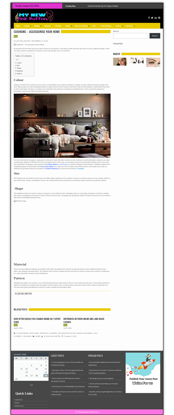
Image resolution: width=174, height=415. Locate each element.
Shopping (47, 25)
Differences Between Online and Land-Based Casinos (83, 320)
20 (31, 372)
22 (41, 372)
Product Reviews (105, 25)
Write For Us (19, 406)
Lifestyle (58, 25)
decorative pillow (67, 333)
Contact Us (130, 26)
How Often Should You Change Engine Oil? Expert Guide (37, 320)
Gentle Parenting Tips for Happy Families (80, 6)
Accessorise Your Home (27, 333)
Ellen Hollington (22, 41)
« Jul (31, 385)
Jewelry (68, 26)
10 (16, 369)
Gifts (94, 25)
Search (116, 31)
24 (16, 375)
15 (41, 369)
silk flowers (64, 164)
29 (41, 375)
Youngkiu (27, 336)
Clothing (38, 26)
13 (31, 369)
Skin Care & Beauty (82, 26)
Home (18, 25)
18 (21, 372)
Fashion (28, 26)
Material (20, 71)
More (15, 36)
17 (16, 372)
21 (36, 372)
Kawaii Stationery (85, 333)
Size (18, 65)
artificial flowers (48, 333)
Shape (19, 68)
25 (21, 375)
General (119, 26)
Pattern (19, 74)
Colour (19, 63)
